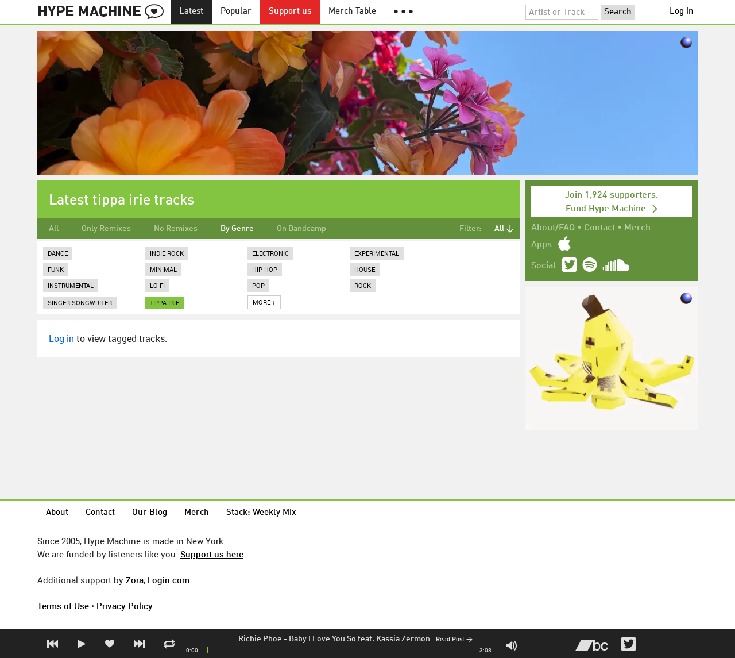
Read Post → (454, 640)
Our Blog (149, 513)
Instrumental (71, 285)
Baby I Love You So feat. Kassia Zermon (359, 639)
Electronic (270, 253)
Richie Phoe (260, 639)
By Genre (237, 229)
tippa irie (164, 302)
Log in (682, 11)
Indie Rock (167, 253)
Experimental (376, 253)
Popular (236, 11)
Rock (362, 285)
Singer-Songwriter (80, 302)
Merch (637, 228)
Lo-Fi (157, 285)
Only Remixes (106, 229)
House (364, 269)
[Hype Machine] (104, 12)
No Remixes (176, 229)
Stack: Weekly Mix (261, 513)
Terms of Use (63, 605)
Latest (191, 11)
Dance (58, 253)
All (54, 229)
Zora (135, 580)
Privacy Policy (124, 605)
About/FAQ (553, 228)
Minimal (163, 269)
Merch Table (352, 11)
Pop (258, 285)
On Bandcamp (301, 229)
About (57, 513)
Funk (56, 269)
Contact (599, 228)
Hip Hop (264, 269)
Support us (290, 11)
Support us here (211, 554)
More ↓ (264, 302)
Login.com (168, 580)
